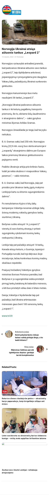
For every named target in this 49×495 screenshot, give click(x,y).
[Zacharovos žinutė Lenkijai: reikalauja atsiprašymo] (24, 455)
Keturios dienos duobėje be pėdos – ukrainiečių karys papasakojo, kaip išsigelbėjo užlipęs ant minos (24, 401)
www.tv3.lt (7, 316)
